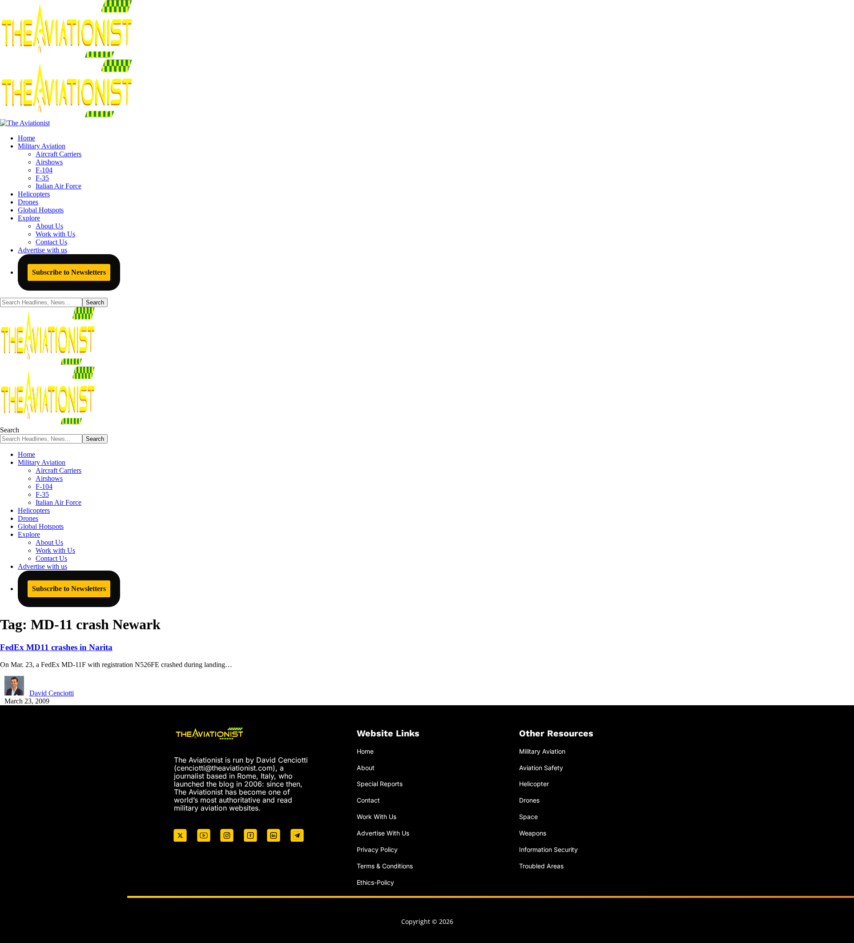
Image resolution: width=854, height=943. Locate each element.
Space (528, 816)
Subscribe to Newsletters (69, 272)
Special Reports (380, 783)
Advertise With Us (383, 833)
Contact (368, 800)
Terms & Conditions (385, 866)
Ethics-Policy (375, 882)
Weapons (532, 833)
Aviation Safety (541, 767)
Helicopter (534, 783)
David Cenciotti (51, 693)
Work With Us (376, 816)
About (366, 767)
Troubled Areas (541, 866)
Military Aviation (542, 751)
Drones (529, 800)
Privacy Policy (377, 849)
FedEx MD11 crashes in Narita (56, 647)
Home (365, 751)
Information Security (548, 849)
